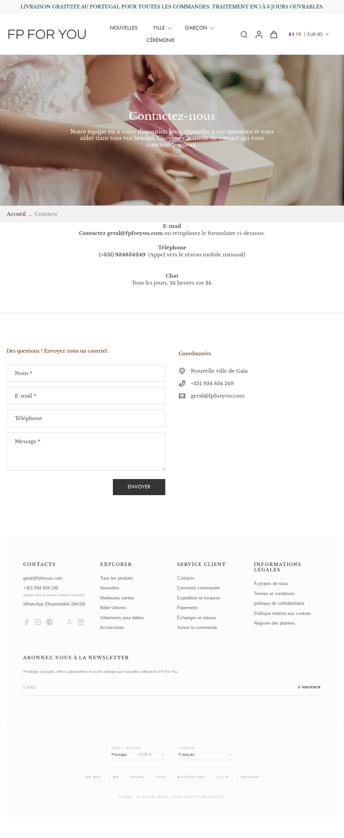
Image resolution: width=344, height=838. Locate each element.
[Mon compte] (69, 622)
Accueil (16, 214)
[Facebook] (26, 622)
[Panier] (81, 622)
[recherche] (243, 34)
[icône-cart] (273, 34)
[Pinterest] (49, 622)
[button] (309, 34)
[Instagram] (38, 622)
